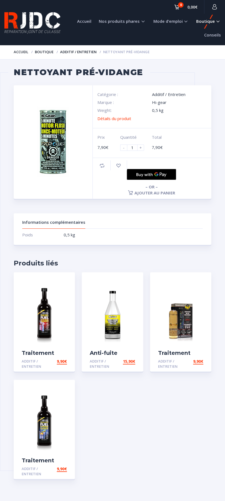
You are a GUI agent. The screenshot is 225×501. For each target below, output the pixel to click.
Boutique (205, 21)
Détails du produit (114, 118)
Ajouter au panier (154, 193)
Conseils (212, 35)
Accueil (84, 21)
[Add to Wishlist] (118, 165)
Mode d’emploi (168, 21)
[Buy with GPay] (151, 174)
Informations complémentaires (53, 222)
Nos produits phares (119, 21)
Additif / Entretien (78, 51)
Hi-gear (159, 102)
